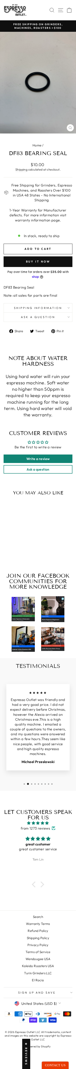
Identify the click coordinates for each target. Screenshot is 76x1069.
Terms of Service (38, 952)
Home (37, 145)
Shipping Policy (38, 938)
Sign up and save (37, 992)
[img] (38, 823)
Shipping (21, 169)
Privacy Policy (38, 945)
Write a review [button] (38, 459)
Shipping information (38, 308)
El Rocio (38, 980)
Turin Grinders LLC (38, 973)
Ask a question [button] (38, 469)
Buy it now (38, 261)
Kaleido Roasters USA (38, 966)
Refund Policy (38, 931)
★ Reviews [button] (26, 1054)
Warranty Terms (38, 924)
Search (38, 917)
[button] (35, 884)
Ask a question (38, 317)
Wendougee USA (38, 959)
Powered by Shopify (38, 1046)
